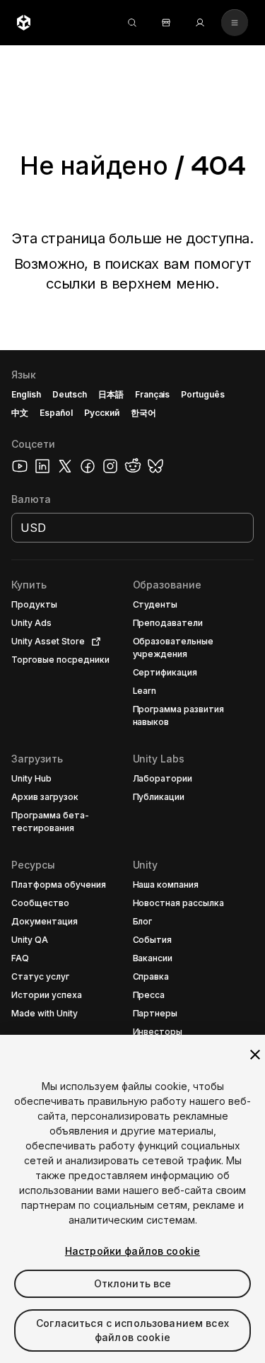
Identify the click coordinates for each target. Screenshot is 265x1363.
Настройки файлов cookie (132, 1251)
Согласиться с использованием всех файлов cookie (132, 1330)
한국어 (143, 412)
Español (56, 412)
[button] (132, 856)
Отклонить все (133, 1283)
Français (152, 394)
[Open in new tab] (93, 641)
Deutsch (69, 394)
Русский (101, 412)
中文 (19, 412)
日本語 (111, 394)
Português (203, 394)
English (26, 394)
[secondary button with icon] (234, 22)
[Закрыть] (255, 1054)
